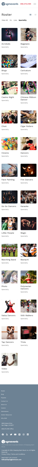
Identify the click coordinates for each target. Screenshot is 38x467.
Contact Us (4, 401)
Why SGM (4, 418)
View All (5, 20)
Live (15, 20)
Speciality (23, 20)
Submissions (4, 411)
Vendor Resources (6, 415)
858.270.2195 (25, 4)
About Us (4, 404)
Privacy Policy (6, 454)
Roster (3, 391)
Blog (2, 394)
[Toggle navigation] (34, 4)
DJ (11, 20)
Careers (3, 408)
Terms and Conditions (18, 454)
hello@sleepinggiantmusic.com (11, 459)
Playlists (3, 397)
